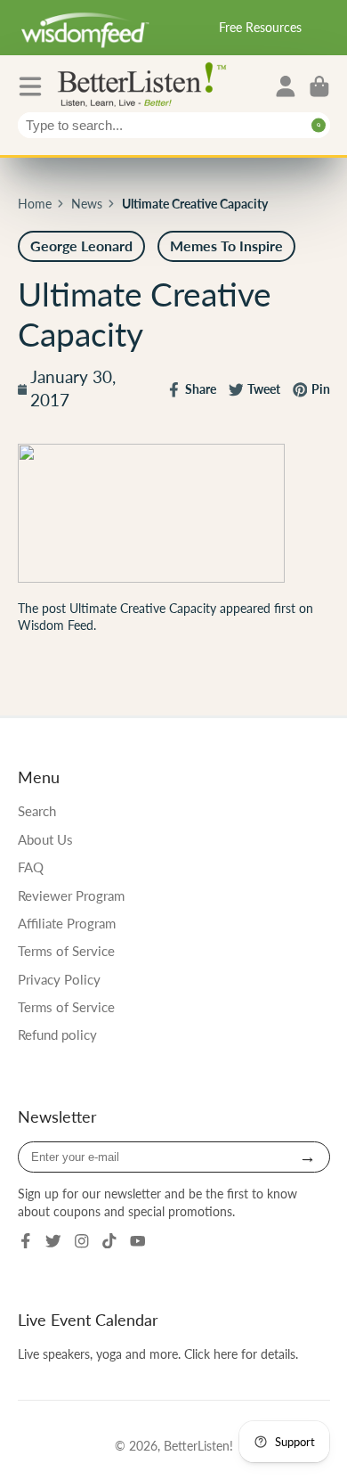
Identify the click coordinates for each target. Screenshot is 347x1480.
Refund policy (57, 1034)
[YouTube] (138, 1241)
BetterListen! (198, 1445)
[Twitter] (53, 1241)
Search (37, 811)
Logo (146, 83)
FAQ (31, 867)
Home (35, 203)
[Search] (319, 125)
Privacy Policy (59, 979)
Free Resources (260, 27)
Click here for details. (241, 1353)
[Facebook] (26, 1241)
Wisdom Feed (55, 625)
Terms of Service (66, 951)
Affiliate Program (67, 923)
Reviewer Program (71, 895)
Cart (319, 86)
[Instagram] (82, 1241)
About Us (45, 839)
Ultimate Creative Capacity (142, 608)
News (86, 203)
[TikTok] (109, 1241)
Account (285, 86)
